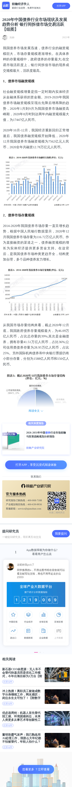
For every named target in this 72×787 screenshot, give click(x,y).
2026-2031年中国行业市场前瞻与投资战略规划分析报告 (46, 434)
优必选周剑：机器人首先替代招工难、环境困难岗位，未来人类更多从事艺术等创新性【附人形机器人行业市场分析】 (21, 716)
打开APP (61, 6)
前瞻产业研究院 (35, 448)
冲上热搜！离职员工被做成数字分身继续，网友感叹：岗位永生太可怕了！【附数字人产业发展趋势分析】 (21, 694)
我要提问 (61, 533)
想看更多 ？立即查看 (36, 769)
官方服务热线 (16, 494)
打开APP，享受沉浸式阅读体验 (36, 464)
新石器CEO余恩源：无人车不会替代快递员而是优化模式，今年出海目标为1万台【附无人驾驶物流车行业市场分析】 (22, 673)
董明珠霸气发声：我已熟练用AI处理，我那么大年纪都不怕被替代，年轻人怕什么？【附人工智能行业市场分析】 (21, 738)
